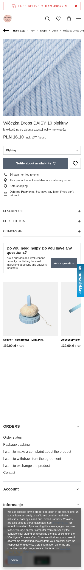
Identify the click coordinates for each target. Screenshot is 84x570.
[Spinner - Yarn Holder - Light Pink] (30, 309)
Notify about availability (33, 163)
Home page (19, 30)
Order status (12, 437)
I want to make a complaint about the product (37, 451)
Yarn (32, 30)
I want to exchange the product (26, 466)
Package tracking (16, 444)
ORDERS (11, 426)
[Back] (6, 30)
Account (11, 489)
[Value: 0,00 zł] (69, 18)
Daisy (55, 30)
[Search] (47, 18)
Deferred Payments (22, 191)
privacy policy (60, 522)
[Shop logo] (7, 18)
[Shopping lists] (58, 18)
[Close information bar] (76, 6)
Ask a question (64, 263)
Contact (9, 472)
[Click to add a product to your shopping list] (75, 163)
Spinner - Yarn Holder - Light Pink (23, 339)
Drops (43, 30)
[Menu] (79, 18)
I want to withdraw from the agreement (32, 458)
